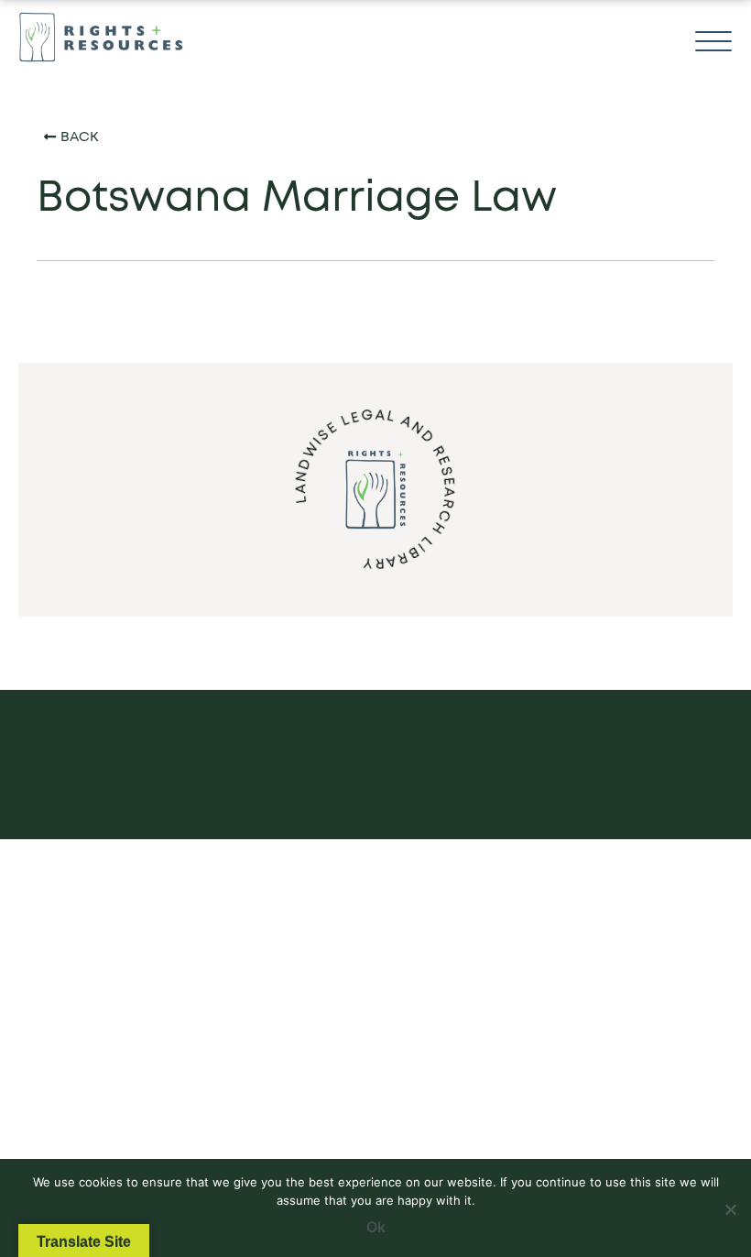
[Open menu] (713, 41)
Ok (376, 1227)
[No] (730, 1206)
